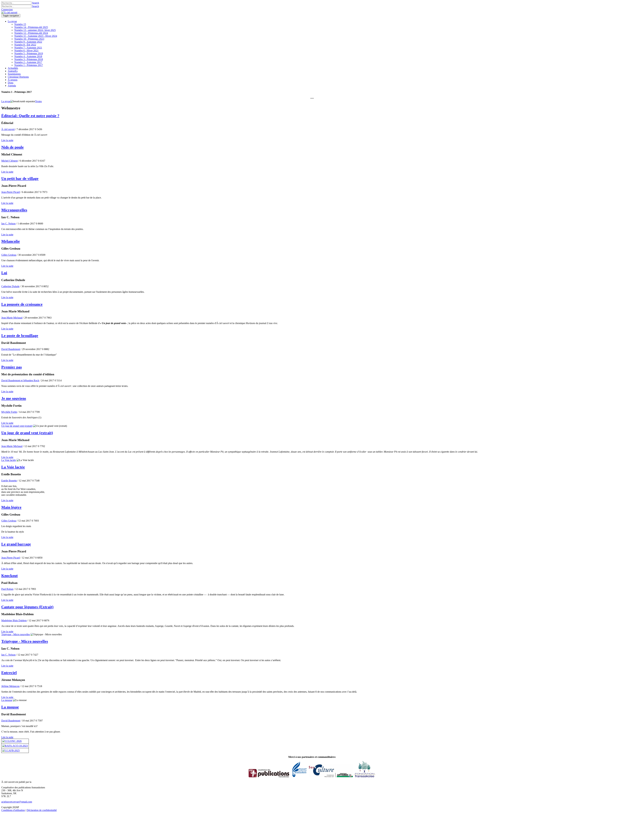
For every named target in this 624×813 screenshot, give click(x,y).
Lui (4, 273)
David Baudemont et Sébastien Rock (20, 380)
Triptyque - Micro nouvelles (15, 634)
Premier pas (11, 367)
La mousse (6, 700)
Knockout (9, 575)
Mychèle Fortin (9, 412)
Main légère (11, 507)
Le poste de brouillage (19, 335)
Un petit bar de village (20, 178)
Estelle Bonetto (9, 480)
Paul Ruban (7, 589)
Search (35, 2)
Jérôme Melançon (10, 686)
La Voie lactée (8, 460)
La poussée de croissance (22, 304)
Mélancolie (10, 241)
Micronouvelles (14, 210)
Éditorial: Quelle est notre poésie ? (30, 116)
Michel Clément (9, 160)
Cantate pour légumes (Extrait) (27, 607)
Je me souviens (13, 398)
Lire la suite (7, 140)
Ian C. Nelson (8, 223)
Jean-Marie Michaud (11, 317)
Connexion (7, 9)
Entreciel (9, 673)
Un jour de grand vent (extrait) (16, 426)
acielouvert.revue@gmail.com (16, 801)
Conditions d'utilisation (13, 810)
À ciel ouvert (8, 129)
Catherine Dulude (10, 286)
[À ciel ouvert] (9, 12)
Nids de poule (12, 147)
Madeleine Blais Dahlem (14, 620)
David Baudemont (10, 349)
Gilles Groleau (8, 254)
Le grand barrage (16, 544)
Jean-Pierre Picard (10, 192)
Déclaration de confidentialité (42, 810)
